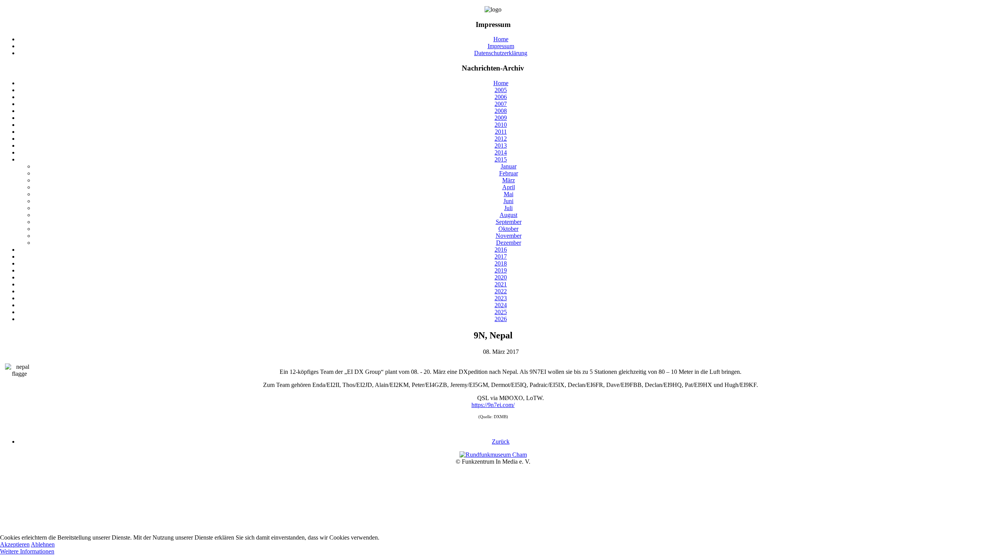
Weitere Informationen (27, 551)
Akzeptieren (15, 544)
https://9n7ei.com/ (493, 405)
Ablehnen (43, 544)
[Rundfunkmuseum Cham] (493, 454)
